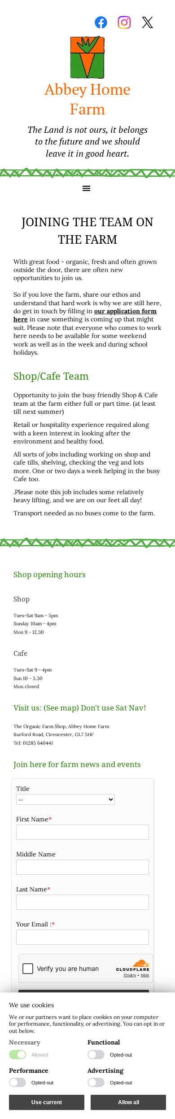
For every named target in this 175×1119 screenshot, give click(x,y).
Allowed (39, 1055)
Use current (46, 1102)
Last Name (31, 889)
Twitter (147, 22)
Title (23, 789)
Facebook (101, 22)
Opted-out (121, 1055)
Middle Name (36, 854)
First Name (32, 819)
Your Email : (34, 924)
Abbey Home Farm (87, 119)
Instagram (124, 22)
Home (87, 57)
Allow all (128, 1102)
